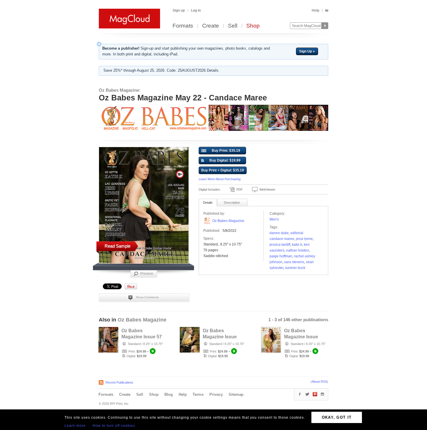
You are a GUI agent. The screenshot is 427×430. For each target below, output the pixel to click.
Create (210, 26)
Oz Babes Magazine (228, 221)
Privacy (216, 394)
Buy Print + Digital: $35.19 (222, 170)
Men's (274, 219)
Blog (168, 394)
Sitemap (236, 394)
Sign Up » (307, 51)
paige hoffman (281, 256)
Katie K (297, 245)
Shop (253, 26)
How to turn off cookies (114, 426)
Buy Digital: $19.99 (225, 160)
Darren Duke (279, 233)
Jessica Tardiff (280, 245)
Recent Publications (119, 382)
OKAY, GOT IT (337, 417)
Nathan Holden (297, 250)
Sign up (179, 10)
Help (315, 10)
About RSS (319, 381)
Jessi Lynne (304, 239)
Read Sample (117, 245)
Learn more (75, 426)
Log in (196, 10)
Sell (232, 26)
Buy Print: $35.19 (226, 151)
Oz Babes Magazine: (120, 90)
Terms (198, 394)
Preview (146, 274)
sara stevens (294, 262)
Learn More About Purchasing (220, 179)
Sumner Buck (295, 268)
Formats (183, 26)
